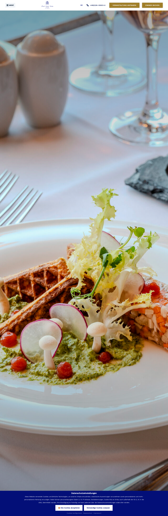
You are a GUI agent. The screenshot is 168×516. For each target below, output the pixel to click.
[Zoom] (84, 263)
